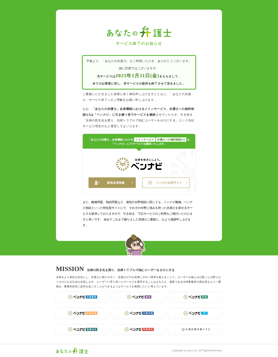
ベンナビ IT (195, 313)
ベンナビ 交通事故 (82, 297)
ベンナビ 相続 (195, 297)
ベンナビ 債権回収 (82, 329)
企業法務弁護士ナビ (195, 329)
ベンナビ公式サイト (169, 182)
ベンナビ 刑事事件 (139, 329)
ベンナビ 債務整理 (82, 313)
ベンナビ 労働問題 (139, 313)
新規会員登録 (116, 182)
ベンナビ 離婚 (139, 297)
